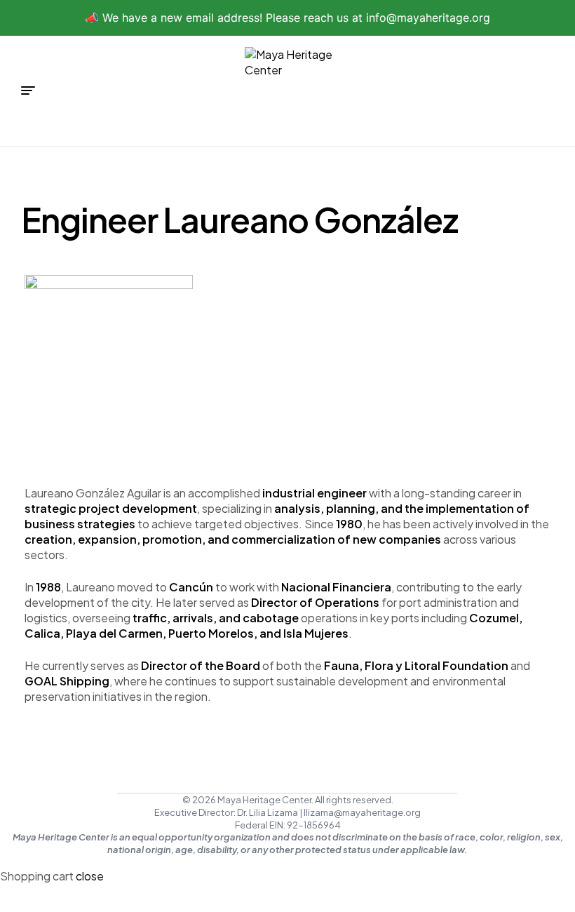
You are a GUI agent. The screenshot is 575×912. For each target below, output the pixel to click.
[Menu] (28, 90)
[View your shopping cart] (548, 90)
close (90, 876)
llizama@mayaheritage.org (362, 812)
